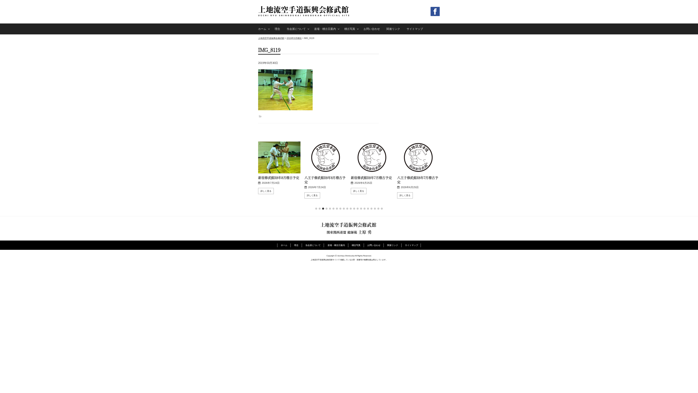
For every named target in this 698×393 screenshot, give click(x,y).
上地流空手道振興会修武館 (303, 9)
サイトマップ (415, 28)
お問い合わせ (372, 28)
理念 (277, 28)
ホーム (262, 28)
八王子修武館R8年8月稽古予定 (325, 179)
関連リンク (393, 28)
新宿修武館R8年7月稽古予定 (371, 177)
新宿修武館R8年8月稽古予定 (278, 177)
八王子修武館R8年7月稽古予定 (417, 179)
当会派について (296, 28)
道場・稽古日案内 (325, 28)
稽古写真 (349, 28)
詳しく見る (265, 191)
